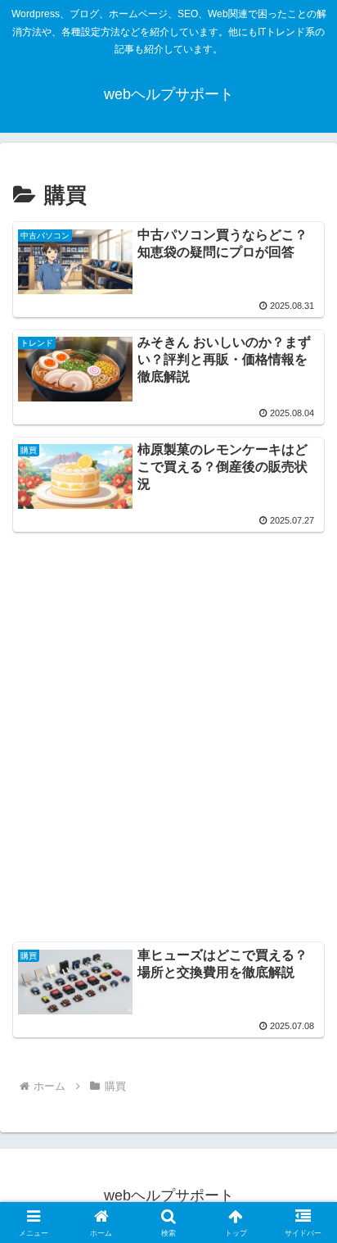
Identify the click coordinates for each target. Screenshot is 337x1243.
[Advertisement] (168, 713)
